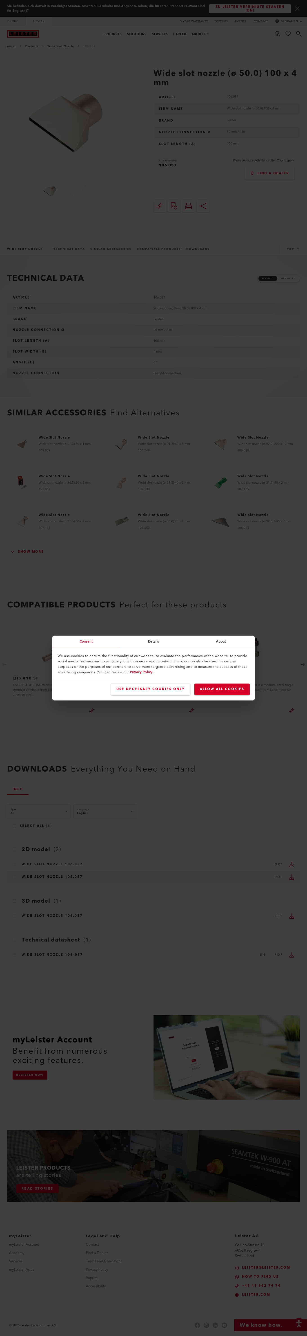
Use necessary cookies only (150, 689)
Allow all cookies (222, 689)
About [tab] (221, 642)
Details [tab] (153, 642)
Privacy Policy (141, 672)
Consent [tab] (86, 642)
